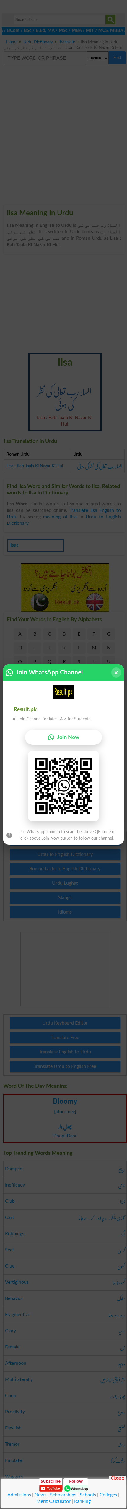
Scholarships (63, 1495)
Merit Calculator (53, 1501)
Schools (88, 1495)
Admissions (19, 1495)
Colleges (108, 1495)
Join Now (68, 737)
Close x (117, 1478)
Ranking (82, 1501)
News (40, 1495)
